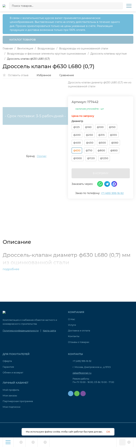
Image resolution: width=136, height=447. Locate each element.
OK (108, 431)
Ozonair (42, 156)
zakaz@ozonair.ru (82, 373)
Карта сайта (49, 330)
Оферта (7, 361)
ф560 (114, 142)
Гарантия (8, 366)
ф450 (89, 142)
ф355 (113, 134)
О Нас (71, 319)
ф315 (101, 134)
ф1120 (91, 158)
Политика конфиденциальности (21, 330)
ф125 (76, 127)
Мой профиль (11, 389)
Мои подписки (11, 406)
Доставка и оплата (79, 330)
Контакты (73, 336)
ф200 (77, 134)
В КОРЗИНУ (101, 173)
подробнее (11, 269)
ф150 (112, 127)
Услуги (72, 324)
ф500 (102, 142)
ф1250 (104, 158)
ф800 (101, 150)
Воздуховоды (46, 48)
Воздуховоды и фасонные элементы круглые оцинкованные (46, 53)
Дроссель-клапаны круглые (108, 53)
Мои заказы (10, 395)
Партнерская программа (18, 401)
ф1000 (77, 158)
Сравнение (66, 75)
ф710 (89, 150)
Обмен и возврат (13, 372)
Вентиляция (25, 48)
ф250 (89, 134)
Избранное (44, 75)
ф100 (100, 127)
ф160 (88, 127)
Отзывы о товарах (78, 342)
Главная (8, 48)
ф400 (77, 142)
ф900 (114, 150)
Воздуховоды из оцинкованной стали (83, 48)
